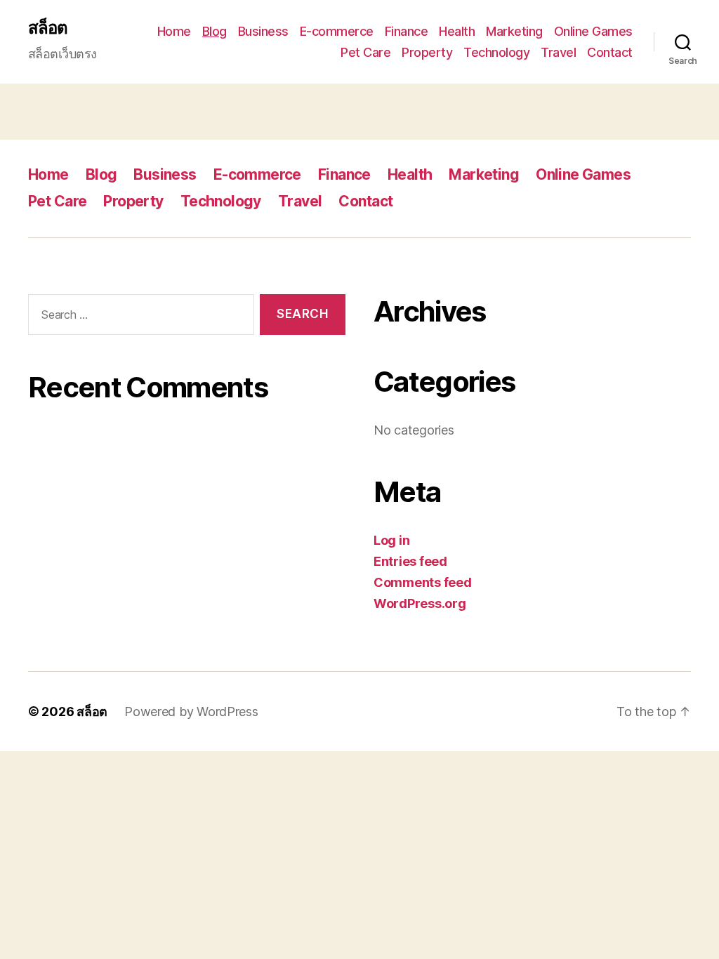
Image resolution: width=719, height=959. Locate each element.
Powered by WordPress (191, 711)
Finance (406, 31)
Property (427, 52)
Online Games (593, 31)
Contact (610, 52)
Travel (558, 52)
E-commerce (337, 31)
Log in (391, 540)
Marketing (514, 31)
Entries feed (410, 561)
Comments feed (423, 582)
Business (263, 31)
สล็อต (47, 28)
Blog (214, 31)
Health (457, 31)
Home (174, 31)
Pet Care (365, 52)
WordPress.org (420, 603)
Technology (496, 52)
